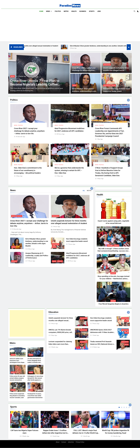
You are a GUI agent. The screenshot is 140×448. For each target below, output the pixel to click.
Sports (91, 11)
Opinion (14, 261)
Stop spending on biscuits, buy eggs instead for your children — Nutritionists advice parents (113, 278)
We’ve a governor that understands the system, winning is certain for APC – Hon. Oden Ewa (69, 170)
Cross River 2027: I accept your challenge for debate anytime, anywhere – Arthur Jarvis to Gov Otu (29, 131)
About (57, 442)
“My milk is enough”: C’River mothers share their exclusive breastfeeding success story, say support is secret (113, 251)
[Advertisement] (70, 28)
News (48, 11)
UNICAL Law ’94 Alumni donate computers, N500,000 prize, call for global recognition (60, 332)
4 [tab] (126, 407)
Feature (110, 245)
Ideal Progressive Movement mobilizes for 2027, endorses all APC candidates (77, 255)
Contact (63, 442)
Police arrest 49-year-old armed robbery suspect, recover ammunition (17, 378)
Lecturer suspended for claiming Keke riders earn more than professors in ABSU (60, 344)
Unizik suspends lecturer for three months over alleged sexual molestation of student (116, 70)
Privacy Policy (80, 442)
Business (82, 11)
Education (107, 64)
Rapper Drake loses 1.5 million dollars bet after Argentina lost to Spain (54, 433)
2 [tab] (121, 407)
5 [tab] (129, 407)
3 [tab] (124, 407)
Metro (66, 11)
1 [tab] (119, 407)
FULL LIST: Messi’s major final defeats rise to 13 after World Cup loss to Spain (85, 433)
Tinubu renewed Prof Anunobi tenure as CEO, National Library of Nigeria (102, 344)
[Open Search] (134, 11)
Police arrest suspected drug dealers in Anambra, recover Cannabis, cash (17, 395)
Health (74, 11)
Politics (58, 11)
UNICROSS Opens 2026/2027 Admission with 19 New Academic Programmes (102, 332)
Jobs (99, 11)
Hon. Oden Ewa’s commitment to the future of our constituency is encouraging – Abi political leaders (28, 170)
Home (41, 11)
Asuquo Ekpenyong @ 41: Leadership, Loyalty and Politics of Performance (36, 255)
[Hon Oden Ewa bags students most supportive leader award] (108, 47)
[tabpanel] (24, 424)
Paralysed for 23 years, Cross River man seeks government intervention (35, 395)
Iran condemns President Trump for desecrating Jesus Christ (35, 82)
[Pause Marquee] (129, 47)
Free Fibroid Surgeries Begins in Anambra (113, 304)
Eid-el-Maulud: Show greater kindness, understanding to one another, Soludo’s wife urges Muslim (69, 46)
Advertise (71, 442)
